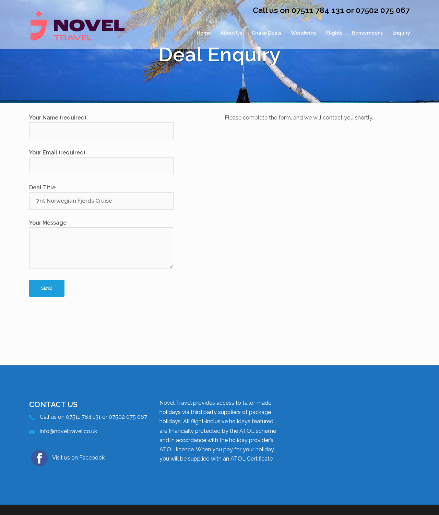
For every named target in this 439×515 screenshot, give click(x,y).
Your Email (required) (57, 152)
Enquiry (401, 33)
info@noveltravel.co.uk (68, 431)
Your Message (48, 222)
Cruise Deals (266, 33)
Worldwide (304, 33)
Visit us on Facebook (78, 457)
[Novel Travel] (77, 32)
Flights (334, 33)
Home (204, 33)
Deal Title (42, 187)
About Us (231, 33)
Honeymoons (367, 33)
